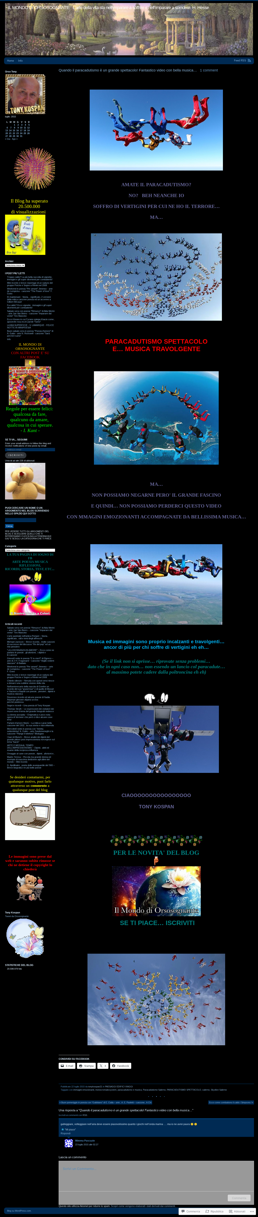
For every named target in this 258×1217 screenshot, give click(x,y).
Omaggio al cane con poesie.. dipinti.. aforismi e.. (31, 753)
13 (6, 130)
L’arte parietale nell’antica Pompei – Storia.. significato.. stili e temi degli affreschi (27, 637)
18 (25, 130)
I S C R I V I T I (15, 455)
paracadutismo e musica (130, 1090)
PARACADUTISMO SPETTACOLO (184, 1090)
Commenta (239, 1198)
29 (14, 136)
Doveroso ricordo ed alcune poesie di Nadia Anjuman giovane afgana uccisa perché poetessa (28, 699)
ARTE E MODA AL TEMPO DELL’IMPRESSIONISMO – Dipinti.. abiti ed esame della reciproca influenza (28, 747)
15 (14, 130)
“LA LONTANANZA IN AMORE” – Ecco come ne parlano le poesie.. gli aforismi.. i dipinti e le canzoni (30, 652)
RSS (85, 1115)
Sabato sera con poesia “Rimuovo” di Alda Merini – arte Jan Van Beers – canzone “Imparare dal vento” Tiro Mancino (30, 630)
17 (21, 130)
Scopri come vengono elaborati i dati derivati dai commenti (143, 1206)
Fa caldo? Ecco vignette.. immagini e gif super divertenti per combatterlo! (29, 306)
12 (28, 127)
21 (10, 133)
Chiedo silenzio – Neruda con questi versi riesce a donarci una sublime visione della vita (30, 681)
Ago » (15, 139)
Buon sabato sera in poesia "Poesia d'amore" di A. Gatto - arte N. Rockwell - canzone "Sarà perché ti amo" (30, 333)
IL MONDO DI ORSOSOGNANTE (39, 7)
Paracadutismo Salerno (154, 1090)
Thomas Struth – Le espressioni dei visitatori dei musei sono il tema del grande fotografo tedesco (30, 710)
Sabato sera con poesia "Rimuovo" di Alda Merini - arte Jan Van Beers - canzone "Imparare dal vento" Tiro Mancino (30, 313)
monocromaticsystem (106, 1090)
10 (21, 127)
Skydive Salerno (219, 1090)
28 (10, 136)
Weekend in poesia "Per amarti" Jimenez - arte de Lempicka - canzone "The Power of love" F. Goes (30, 291)
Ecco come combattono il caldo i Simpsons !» (231, 1102)
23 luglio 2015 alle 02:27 (86, 1144)
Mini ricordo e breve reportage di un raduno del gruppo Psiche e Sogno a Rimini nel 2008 (30, 284)
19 (28, 130)
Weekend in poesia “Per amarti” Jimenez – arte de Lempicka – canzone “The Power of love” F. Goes (30, 669)
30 (17, 136)
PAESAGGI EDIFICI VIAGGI (119, 1086)
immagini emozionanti (83, 1090)
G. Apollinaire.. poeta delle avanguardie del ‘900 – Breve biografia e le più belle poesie (31, 766)
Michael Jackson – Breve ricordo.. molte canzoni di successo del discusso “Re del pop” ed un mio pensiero (31, 644)
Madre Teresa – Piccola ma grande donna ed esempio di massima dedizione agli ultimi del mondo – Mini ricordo (29, 759)
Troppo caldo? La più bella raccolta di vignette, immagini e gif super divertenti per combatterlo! (29, 278)
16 (17, 130)
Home (10, 60)
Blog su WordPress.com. (19, 1211)
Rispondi (66, 1133)
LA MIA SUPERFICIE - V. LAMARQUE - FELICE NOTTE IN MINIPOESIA (30, 326)
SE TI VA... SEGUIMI (16, 439)
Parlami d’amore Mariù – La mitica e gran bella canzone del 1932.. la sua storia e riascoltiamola (30, 724)
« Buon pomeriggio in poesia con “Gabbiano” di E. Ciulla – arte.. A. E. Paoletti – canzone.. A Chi (105, 1102)
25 (25, 133)
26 (28, 133)
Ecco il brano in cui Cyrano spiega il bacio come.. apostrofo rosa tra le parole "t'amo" (31, 320)
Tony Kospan (12, 912)
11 (25, 127)
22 (14, 133)
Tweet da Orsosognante (17, 916)
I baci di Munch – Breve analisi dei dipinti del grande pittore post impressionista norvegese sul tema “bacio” (31, 739)
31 (21, 136)
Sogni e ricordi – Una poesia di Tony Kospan (28, 705)
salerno (206, 1090)
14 (10, 130)
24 (21, 133)
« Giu (7, 139)
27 (6, 136)
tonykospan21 (95, 1086)
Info (20, 60)
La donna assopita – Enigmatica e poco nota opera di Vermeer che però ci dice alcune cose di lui (29, 717)
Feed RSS (240, 60)
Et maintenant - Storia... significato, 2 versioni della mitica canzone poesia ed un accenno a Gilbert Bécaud (29, 299)
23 (17, 133)
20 (6, 133)
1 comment (209, 70)
